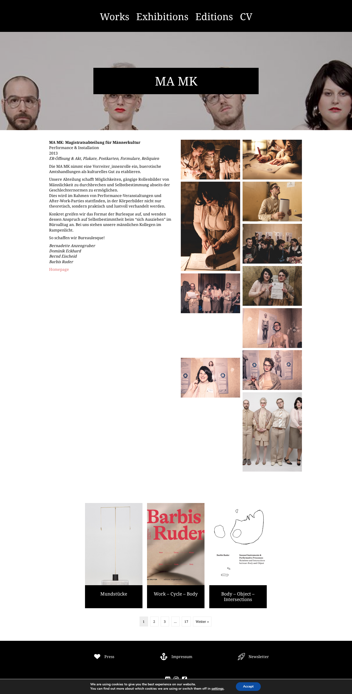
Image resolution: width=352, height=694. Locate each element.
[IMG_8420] (210, 378)
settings (217, 689)
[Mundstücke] (113, 555)
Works (114, 16)
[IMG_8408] (272, 328)
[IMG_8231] (272, 201)
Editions (214, 16)
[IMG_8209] (210, 226)
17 (186, 621)
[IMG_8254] (272, 244)
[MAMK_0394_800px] (272, 432)
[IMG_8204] (272, 159)
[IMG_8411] (210, 335)
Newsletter (259, 656)
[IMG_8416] (272, 370)
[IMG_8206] (210, 159)
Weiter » (202, 621)
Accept (248, 686)
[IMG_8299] (272, 286)
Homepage (59, 269)
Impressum (181, 656)
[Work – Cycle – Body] (175, 555)
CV (246, 16)
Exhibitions (162, 16)
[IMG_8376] (210, 293)
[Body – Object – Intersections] (238, 555)
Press (109, 656)
